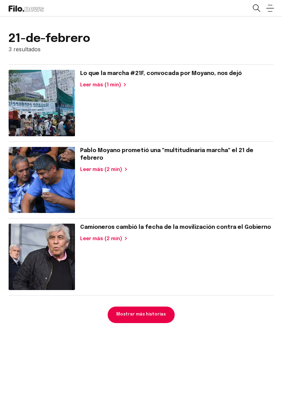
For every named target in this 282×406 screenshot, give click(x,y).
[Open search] (256, 8)
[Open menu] (270, 8)
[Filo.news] (26, 7)
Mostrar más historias (141, 314)
